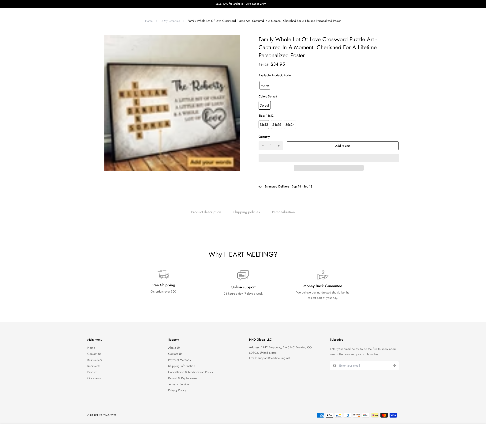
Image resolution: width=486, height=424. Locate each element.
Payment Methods (179, 360)
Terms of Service (178, 384)
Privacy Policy (177, 390)
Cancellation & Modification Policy (190, 372)
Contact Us (94, 354)
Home (149, 21)
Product (92, 372)
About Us (174, 348)
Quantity (264, 136)
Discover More (276, 11)
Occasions (94, 378)
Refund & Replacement (182, 378)
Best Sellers (94, 360)
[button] (329, 158)
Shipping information (181, 366)
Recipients (93, 366)
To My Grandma (170, 21)
